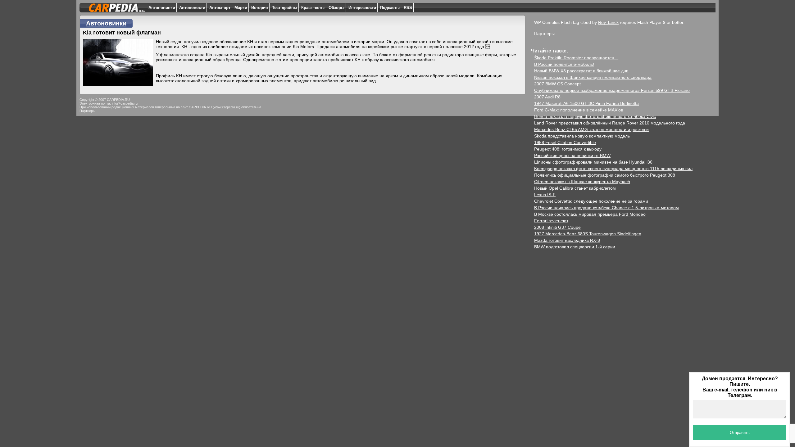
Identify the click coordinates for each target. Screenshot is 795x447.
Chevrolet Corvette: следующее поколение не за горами (591, 201)
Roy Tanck (608, 22)
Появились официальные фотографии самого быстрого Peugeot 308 (604, 175)
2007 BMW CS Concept (557, 83)
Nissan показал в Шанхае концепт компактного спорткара (593, 77)
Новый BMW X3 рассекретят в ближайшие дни (581, 70)
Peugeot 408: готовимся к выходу (568, 149)
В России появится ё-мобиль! (564, 64)
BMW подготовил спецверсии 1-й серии (574, 246)
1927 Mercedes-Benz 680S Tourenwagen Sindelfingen (587, 233)
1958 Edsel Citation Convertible (565, 142)
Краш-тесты (313, 7)
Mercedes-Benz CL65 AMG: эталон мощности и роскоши (591, 129)
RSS (408, 7)
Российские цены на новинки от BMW (572, 155)
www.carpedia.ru (226, 107)
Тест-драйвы (284, 7)
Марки (240, 7)
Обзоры (336, 7)
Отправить (740, 432)
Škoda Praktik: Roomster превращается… (576, 57)
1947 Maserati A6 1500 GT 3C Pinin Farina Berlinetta (586, 103)
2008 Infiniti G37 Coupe (557, 227)
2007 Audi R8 (547, 96)
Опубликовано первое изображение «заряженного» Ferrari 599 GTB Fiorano (612, 90)
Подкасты (390, 7)
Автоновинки (161, 7)
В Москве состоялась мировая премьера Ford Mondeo (590, 214)
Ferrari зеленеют (551, 220)
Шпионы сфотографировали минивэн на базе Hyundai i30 (593, 162)
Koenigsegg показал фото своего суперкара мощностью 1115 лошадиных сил (613, 168)
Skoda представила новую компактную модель (582, 135)
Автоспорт (219, 7)
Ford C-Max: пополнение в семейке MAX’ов (578, 109)
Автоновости (192, 7)
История (259, 7)
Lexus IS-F (545, 194)
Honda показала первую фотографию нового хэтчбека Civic (595, 116)
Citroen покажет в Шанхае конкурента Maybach (582, 181)
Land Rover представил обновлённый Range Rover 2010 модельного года (609, 122)
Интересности (362, 7)
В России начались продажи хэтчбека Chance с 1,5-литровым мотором (606, 207)
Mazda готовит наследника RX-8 (567, 240)
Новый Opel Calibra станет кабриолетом (575, 188)
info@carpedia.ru (125, 103)
